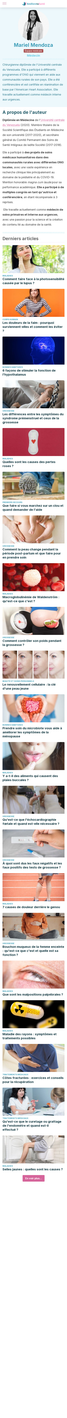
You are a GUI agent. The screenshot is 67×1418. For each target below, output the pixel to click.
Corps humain (10, 319)
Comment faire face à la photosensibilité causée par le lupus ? (33, 281)
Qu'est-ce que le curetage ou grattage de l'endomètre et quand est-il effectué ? (31, 1126)
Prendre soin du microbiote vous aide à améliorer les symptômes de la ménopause (32, 732)
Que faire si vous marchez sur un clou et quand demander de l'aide (32, 508)
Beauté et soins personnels (18, 681)
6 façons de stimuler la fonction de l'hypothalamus (29, 372)
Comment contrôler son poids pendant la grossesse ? (31, 643)
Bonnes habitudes (12, 367)
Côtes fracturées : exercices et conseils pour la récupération (33, 1080)
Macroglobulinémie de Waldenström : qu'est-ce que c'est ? (30, 599)
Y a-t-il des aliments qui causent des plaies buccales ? (30, 778)
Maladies (7, 276)
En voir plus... (33, 1178)
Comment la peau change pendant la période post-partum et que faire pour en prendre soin (31, 553)
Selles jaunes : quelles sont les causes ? (32, 1169)
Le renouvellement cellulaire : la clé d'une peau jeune (29, 686)
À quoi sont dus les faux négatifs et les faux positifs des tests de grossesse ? (32, 865)
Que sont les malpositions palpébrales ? (32, 994)
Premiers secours (12, 502)
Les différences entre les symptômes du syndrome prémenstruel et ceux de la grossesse (33, 418)
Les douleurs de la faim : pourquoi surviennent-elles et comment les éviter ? (32, 327)
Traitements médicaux (15, 1074)
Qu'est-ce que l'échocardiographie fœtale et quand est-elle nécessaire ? (30, 822)
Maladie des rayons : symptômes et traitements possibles (29, 1036)
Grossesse (8, 411)
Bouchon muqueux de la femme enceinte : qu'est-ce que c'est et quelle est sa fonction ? (33, 951)
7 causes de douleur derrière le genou (31, 907)
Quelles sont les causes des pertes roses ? (28, 464)
